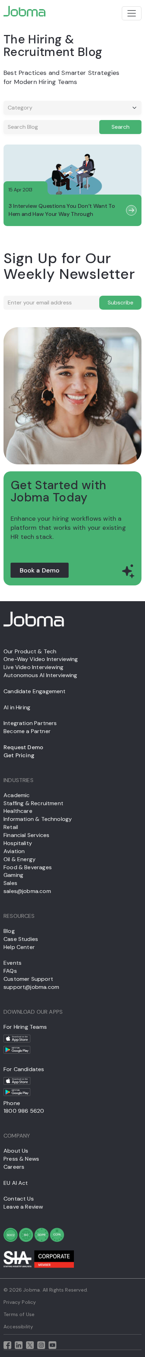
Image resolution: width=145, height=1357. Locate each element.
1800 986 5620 (24, 1111)
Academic (17, 795)
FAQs (10, 971)
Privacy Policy (20, 1302)
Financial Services (26, 835)
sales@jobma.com (27, 891)
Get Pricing (19, 755)
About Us (16, 1150)
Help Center (19, 947)
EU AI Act (16, 1183)
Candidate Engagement (35, 691)
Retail (11, 827)
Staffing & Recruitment (33, 803)
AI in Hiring (17, 707)
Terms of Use (19, 1314)
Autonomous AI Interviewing (40, 675)
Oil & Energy (20, 859)
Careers (14, 1166)
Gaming (13, 875)
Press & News (21, 1158)
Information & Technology (38, 819)
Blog (9, 931)
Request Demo (23, 747)
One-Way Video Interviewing (41, 659)
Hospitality (18, 843)
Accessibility (18, 1326)
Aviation (14, 851)
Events (12, 962)
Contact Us (19, 1198)
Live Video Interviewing (33, 667)
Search (121, 127)
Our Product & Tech (30, 651)
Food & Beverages (28, 867)
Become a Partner (27, 731)
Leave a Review (23, 1206)
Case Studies (21, 939)
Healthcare (18, 811)
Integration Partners (30, 723)
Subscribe (120, 302)
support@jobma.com (31, 987)
